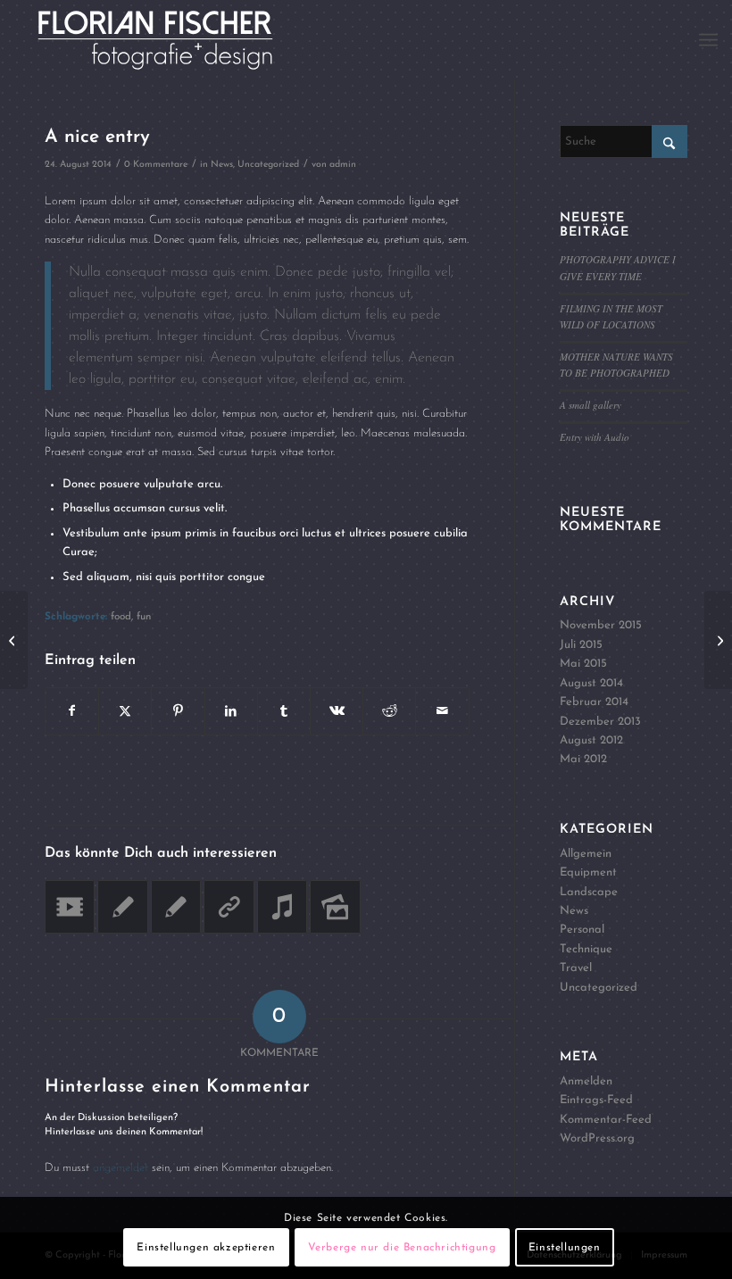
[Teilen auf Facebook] (72, 711)
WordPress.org (597, 1138)
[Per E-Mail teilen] (442, 711)
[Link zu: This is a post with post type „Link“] (229, 907)
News (222, 165)
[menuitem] (708, 40)
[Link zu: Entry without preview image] (122, 907)
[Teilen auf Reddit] (389, 711)
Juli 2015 (581, 645)
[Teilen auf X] (125, 711)
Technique (586, 949)
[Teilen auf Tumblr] (284, 711)
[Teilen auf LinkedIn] (231, 711)
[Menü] (708, 40)
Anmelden (586, 1081)
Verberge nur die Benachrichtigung (402, 1247)
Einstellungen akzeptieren (206, 1247)
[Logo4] (175, 40)
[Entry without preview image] (14, 640)
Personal (582, 929)
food (121, 616)
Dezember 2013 (600, 721)
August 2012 (591, 740)
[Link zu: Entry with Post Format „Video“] (70, 907)
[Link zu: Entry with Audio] (282, 907)
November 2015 (601, 625)
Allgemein (585, 854)
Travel (576, 968)
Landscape (589, 892)
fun (144, 616)
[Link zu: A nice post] (176, 907)
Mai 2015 (583, 663)
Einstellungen (564, 1247)
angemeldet (120, 1168)
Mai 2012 (583, 759)
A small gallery (590, 404)
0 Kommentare (155, 165)
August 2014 (591, 683)
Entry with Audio (594, 437)
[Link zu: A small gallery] (335, 907)
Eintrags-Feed (596, 1100)
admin (342, 165)
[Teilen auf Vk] (336, 711)
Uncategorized (268, 165)
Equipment (588, 872)
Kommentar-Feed (606, 1119)
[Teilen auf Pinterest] (178, 711)
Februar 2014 (594, 702)
